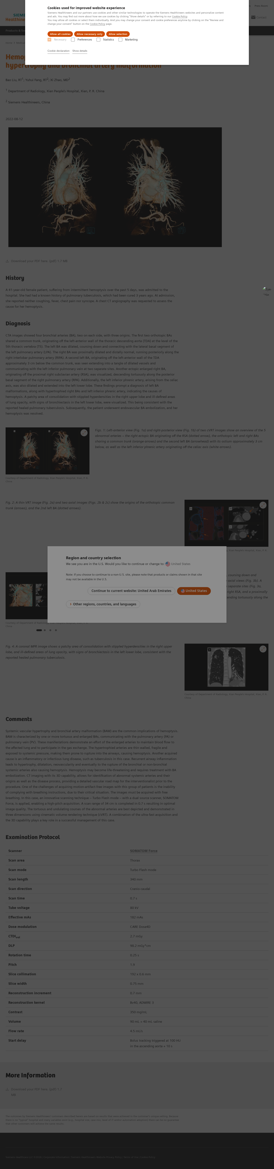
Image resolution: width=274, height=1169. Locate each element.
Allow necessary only (90, 34)
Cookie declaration (59, 50)
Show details (79, 50)
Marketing (131, 39)
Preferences (85, 39)
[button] (267, 291)
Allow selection (118, 34)
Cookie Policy (179, 16)
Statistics (108, 39)
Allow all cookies (60, 34)
